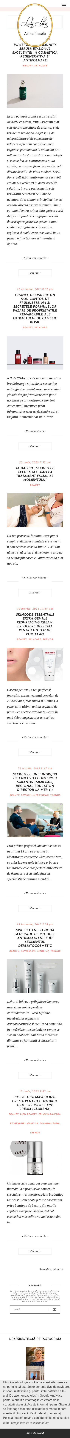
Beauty (28, 66)
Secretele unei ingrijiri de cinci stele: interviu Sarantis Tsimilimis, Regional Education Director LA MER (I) (35, 782)
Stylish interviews (35, 795)
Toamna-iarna (50, 1123)
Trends (48, 639)
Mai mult (35, 273)
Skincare (40, 66)
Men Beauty (28, 1114)
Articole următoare (51, 1269)
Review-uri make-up (35, 951)
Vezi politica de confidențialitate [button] (30, 1423)
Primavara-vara (49, 1114)
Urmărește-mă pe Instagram (35, 1339)
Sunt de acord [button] (35, 1433)
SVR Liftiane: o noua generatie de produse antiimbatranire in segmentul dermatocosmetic (35, 938)
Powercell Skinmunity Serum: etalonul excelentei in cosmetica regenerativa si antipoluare (35, 53)
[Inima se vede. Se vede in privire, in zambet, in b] (35, 1375)
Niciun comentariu (35, 258)
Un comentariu (35, 431)
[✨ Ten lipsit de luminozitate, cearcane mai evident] (35, 1356)
